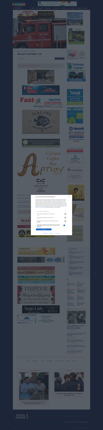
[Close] (70, 197)
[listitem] (51, 211)
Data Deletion (45, 233)
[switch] (64, 214)
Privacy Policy (57, 233)
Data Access (51, 233)
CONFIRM (44, 229)
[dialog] (51, 215)
